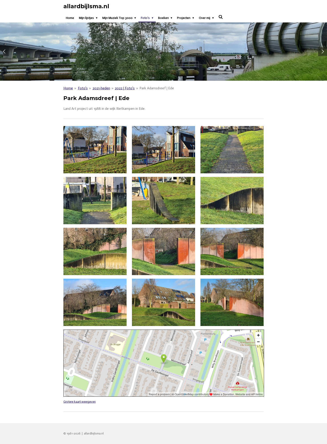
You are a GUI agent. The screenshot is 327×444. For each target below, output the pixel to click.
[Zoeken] (221, 17)
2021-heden (101, 88)
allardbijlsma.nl (86, 6)
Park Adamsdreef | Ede (156, 88)
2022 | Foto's (125, 88)
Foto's (83, 88)
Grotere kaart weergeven (79, 401)
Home (68, 88)
